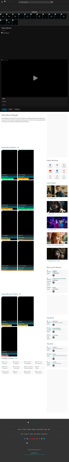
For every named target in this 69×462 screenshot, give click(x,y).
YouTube (50, 172)
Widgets (44, 438)
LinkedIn (57, 172)
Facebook (50, 166)
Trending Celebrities (7, 358)
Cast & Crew (21, 239)
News (49, 429)
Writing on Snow (5, 265)
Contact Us (26, 433)
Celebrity (4, 30)
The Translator (5, 235)
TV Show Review (56, 273)
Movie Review (55, 280)
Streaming (29, 429)
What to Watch (40, 429)
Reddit (64, 172)
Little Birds (4, 321)
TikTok (39, 438)
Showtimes (34, 429)
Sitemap (31, 433)
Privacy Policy (44, 433)
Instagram (64, 166)
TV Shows (24, 429)
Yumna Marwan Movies (8, 147)
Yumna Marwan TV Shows (9, 294)
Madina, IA (21, 235)
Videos (45, 429)
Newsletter (42, 438)
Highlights (34, 12)
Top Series (50, 344)
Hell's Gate (4, 351)
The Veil (20, 321)
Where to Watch (5, 207)
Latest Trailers (51, 183)
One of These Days (22, 265)
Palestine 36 (4, 174)
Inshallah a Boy (5, 205)
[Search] (52, 2)
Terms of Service (37, 433)
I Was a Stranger (22, 174)
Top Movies (50, 318)
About (22, 433)
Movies (19, 429)
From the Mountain (22, 205)
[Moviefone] (9, 2)
